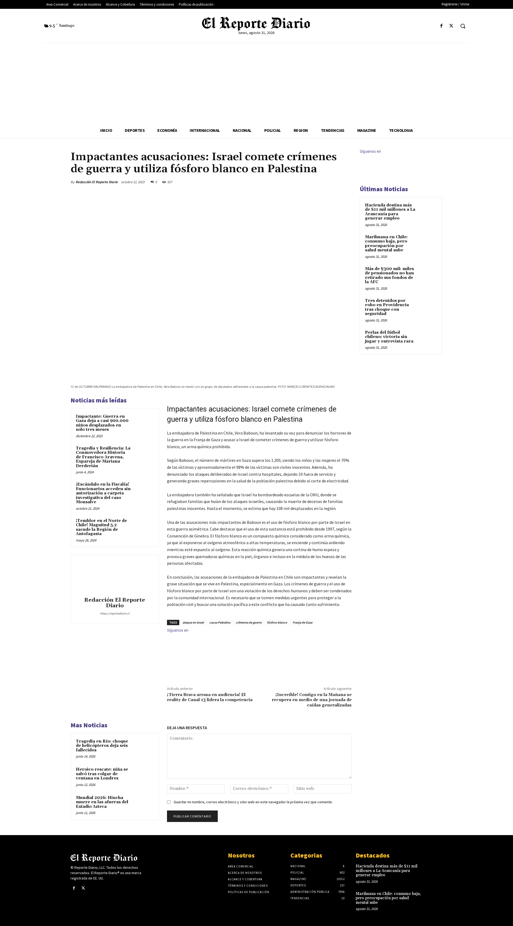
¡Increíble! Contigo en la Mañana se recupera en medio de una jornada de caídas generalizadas (312, 700)
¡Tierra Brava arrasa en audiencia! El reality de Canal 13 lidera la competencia (209, 697)
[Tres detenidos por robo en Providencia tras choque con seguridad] (427, 307)
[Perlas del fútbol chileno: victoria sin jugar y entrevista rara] (427, 338)
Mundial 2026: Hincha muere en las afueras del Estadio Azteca (102, 802)
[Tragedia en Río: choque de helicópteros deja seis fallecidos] (143, 748)
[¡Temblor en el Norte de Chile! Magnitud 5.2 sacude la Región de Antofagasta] (143, 528)
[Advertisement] (256, 82)
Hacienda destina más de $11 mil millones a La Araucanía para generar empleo (390, 212)
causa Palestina (219, 622)
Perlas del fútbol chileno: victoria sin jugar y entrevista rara (389, 337)
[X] (451, 26)
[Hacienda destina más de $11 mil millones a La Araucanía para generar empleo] (427, 211)
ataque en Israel (193, 622)
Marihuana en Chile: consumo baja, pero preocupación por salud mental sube (386, 244)
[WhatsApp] (333, 181)
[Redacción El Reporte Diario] (115, 577)
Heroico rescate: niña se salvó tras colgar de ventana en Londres (102, 774)
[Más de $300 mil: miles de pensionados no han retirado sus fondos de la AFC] (427, 275)
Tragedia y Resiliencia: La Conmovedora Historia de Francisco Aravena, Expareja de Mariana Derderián (103, 457)
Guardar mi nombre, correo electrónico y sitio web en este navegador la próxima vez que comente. (253, 802)
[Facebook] (441, 26)
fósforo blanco (277, 622)
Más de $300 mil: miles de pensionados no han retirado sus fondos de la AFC (389, 275)
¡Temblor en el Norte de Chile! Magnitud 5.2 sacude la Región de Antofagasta (101, 527)
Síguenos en (177, 630)
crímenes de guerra (249, 622)
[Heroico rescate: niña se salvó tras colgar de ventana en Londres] (143, 776)
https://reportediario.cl (114, 613)
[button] (462, 26)
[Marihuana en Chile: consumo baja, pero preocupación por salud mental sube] (427, 243)
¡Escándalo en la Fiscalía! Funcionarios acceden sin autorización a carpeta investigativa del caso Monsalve (103, 493)
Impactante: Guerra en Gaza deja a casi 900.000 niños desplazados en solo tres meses (102, 423)
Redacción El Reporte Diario (97, 182)
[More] (346, 181)
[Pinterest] (321, 181)
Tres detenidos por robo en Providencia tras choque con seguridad (387, 307)
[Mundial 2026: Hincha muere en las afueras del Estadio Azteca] (143, 805)
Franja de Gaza (302, 622)
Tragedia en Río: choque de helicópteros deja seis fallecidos (102, 746)
